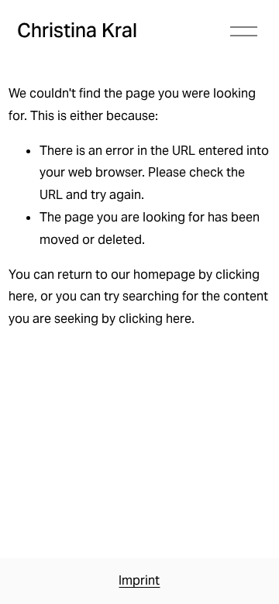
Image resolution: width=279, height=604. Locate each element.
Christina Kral (77, 30)
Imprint (139, 580)
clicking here (155, 319)
